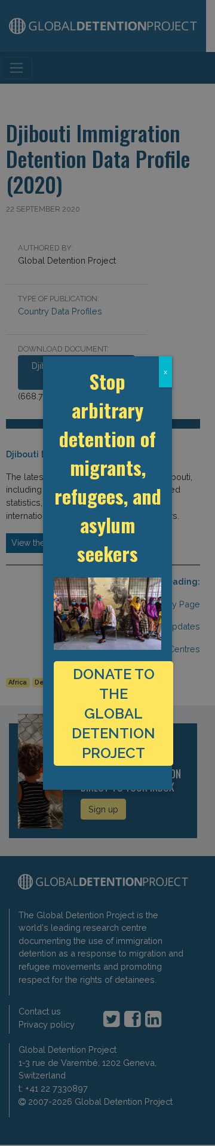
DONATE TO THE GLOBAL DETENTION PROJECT (113, 713)
